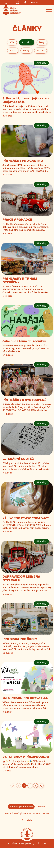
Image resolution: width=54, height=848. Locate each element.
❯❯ (41, 785)
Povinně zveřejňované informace (22, 813)
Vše (12, 42)
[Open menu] (49, 10)
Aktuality (27, 42)
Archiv (40, 50)
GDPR (46, 813)
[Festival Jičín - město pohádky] (27, 834)
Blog (41, 42)
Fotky (26, 50)
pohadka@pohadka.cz (21, 806)
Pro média (27, 820)
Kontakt (42, 806)
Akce (12, 50)
